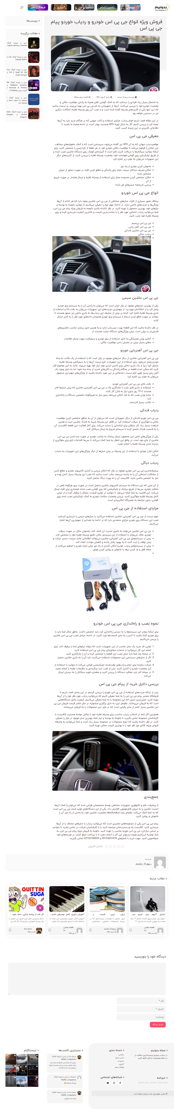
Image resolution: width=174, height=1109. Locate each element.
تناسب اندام (107, 7)
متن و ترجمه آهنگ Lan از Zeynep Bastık (17, 58)
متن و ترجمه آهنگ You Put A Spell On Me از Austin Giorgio (17, 72)
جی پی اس (138, 136)
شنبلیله (73, 1077)
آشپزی (61, 7)
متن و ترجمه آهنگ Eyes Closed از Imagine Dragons (17, 115)
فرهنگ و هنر (38, 7)
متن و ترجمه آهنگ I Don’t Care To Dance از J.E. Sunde (17, 101)
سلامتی (130, 7)
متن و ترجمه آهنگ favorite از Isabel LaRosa (17, 44)
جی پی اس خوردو (135, 193)
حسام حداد (72, 1056)
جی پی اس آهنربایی (144, 350)
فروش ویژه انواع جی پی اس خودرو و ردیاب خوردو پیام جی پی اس (106, 25)
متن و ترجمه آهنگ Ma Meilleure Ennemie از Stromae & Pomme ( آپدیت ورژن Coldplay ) (17, 86)
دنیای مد (84, 7)
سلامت (122, 1055)
